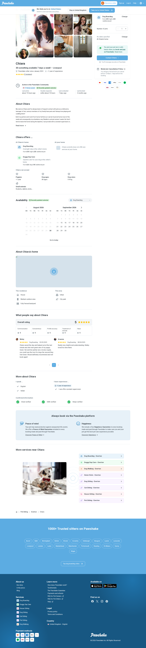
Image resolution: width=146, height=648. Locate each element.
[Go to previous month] (27, 208)
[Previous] (50, 365)
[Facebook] (92, 601)
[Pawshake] (8, 3)
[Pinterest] (107, 601)
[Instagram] (102, 601)
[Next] (58, 365)
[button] (112, 49)
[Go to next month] (81, 208)
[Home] (16, 512)
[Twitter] (97, 601)
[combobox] (80, 200)
